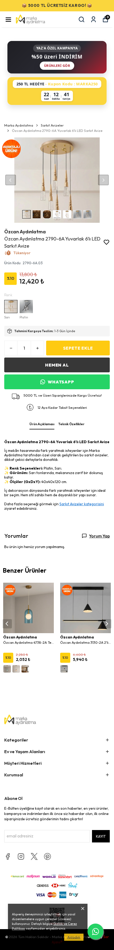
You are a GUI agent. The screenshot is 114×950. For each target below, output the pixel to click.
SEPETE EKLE (78, 348)
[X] (34, 856)
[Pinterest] (47, 856)
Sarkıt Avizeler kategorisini (81, 504)
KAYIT (101, 836)
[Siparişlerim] (93, 19)
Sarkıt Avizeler (52, 125)
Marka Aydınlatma (18, 125)
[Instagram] (20, 856)
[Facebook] (7, 856)
